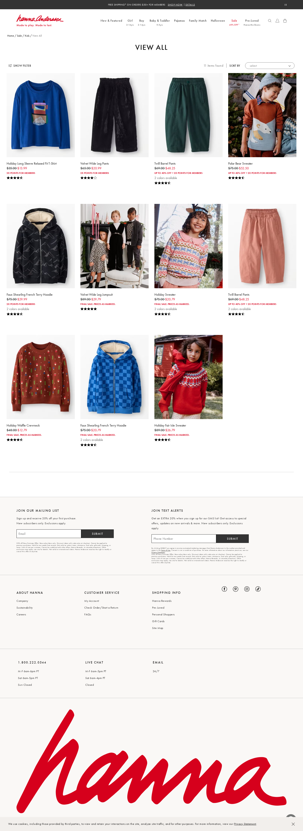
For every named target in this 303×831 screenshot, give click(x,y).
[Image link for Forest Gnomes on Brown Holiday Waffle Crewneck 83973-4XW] (41, 377)
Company (22, 601)
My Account (91, 601)
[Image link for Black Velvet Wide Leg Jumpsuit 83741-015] (114, 246)
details (190, 4)
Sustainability (24, 607)
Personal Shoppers (163, 614)
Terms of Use (165, 550)
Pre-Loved (158, 607)
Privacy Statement (245, 824)
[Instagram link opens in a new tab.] (247, 589)
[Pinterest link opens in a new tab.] (235, 589)
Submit (97, 534)
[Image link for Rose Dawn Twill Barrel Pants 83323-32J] (262, 246)
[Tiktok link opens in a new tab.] (258, 589)
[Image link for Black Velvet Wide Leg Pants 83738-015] (114, 115)
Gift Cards (158, 621)
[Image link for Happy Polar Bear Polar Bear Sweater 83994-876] (262, 115)
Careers (21, 614)
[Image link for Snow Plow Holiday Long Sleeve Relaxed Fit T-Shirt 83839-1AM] (41, 115)
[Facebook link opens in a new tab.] (224, 589)
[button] (270, 20)
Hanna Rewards (161, 601)
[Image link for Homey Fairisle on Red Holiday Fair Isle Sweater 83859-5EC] (188, 377)
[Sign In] (277, 21)
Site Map (157, 628)
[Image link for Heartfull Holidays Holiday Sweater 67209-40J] (188, 246)
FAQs (87, 614)
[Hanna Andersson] (57, 20)
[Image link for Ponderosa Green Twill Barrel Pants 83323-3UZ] (188, 115)
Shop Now (175, 4)
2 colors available (165, 178)
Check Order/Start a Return (101, 607)
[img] (41, 178)
